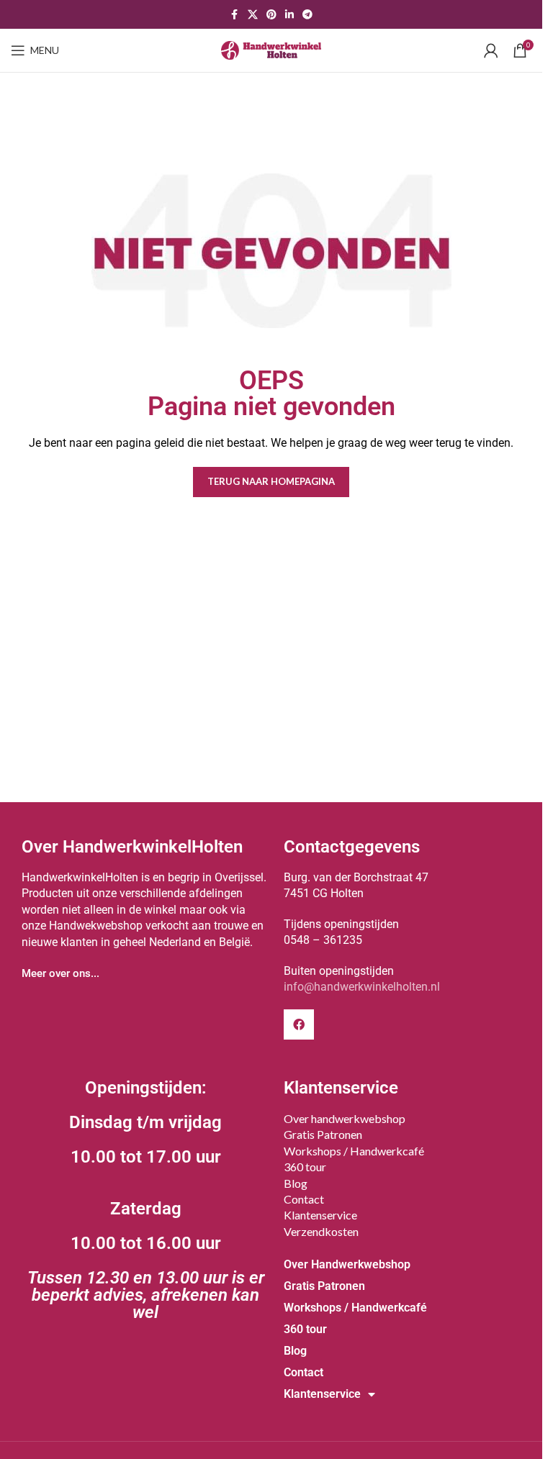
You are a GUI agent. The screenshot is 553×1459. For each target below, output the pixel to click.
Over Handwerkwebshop (347, 1264)
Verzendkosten (321, 1231)
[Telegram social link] (307, 14)
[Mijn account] (491, 50)
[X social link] (252, 14)
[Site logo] (271, 48)
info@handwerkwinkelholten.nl (362, 987)
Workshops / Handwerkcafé (354, 1151)
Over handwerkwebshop (344, 1118)
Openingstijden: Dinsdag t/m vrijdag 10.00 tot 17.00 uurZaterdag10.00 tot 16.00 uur (145, 1200)
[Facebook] (299, 1024)
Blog (295, 1183)
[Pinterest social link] (271, 14)
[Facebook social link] (234, 14)
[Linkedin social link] (289, 14)
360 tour (305, 1166)
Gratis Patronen (323, 1134)
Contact (304, 1199)
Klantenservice (320, 1215)
